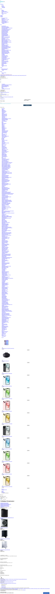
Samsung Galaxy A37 (4, 114)
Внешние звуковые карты (5, 309)
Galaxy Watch (3, 142)
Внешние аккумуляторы (5, 119)
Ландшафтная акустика (5, 189)
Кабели (3, 36)
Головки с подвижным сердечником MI (7, 201)
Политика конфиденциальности (4, 588)
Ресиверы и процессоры (5, 53)
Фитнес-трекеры (4, 145)
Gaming (1, 67)
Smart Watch (3, 143)
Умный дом (3, 146)
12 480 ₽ (28, 362)
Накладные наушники (4, 43)
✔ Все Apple (3, 137)
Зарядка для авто (4, 153)
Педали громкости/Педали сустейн (6, 218)
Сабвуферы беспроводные (5, 284)
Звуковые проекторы (4, 287)
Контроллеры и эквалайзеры (5, 314)
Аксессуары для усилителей (5, 313)
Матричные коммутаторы (5, 223)
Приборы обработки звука (5, 260)
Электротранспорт (4, 21)
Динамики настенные (4, 252)
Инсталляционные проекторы (5, 262)
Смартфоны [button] (3, 108)
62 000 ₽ (28, 450)
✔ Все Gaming (4, 334)
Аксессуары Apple (4, 13)
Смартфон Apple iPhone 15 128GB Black (7, 373)
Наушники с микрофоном (5, 44)
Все (1, 499)
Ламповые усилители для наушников (6, 310)
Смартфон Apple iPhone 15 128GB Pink (7, 411)
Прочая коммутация (4, 221)
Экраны (3, 325)
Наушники (3, 243)
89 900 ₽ (2, 528)
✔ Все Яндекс (4, 336)
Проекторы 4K (4, 264)
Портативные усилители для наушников (7, 311)
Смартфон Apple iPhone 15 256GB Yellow (7, 486)
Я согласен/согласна (3, 590)
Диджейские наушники (5, 277)
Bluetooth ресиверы (4, 292)
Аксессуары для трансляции (5, 251)
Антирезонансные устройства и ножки (7, 173)
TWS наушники (4, 185)
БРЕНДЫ (4, 74)
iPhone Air (3, 125)
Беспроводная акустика (5, 176)
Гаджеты (1, 16)
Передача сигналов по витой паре (6, 254)
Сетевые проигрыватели (5, 56)
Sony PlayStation (4, 333)
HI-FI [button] (2, 157)
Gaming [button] (3, 330)
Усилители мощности (4, 316)
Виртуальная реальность (5, 331)
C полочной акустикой (5, 302)
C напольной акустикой (5, 301)
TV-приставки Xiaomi (4, 140)
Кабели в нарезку (4, 220)
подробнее (16, 589)
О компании (1, 75)
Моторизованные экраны (5, 326)
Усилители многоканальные (5, 318)
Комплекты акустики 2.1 (5, 226)
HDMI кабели (3, 212)
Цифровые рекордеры (4, 272)
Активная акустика (4, 273)
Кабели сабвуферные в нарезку (6, 165)
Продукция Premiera (4, 65)
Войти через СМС (7, 88)
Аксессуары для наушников (5, 27)
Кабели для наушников (5, 161)
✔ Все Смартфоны (4, 121)
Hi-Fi (25, 75)
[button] (46, 593)
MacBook (3, 10)
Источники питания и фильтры (6, 206)
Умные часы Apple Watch (5, 130)
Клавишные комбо (4, 217)
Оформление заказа (4, 489)
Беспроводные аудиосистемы (5, 238)
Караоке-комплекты (4, 296)
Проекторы (3, 49)
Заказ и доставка (12, 75)
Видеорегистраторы (4, 152)
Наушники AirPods (4, 11)
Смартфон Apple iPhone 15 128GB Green (7, 398)
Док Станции (3, 239)
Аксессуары (3, 117)
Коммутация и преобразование (6, 39)
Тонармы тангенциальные (5, 306)
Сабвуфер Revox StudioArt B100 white (5, 549)
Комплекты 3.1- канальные (5, 204)
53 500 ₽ (28, 425)
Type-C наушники (4, 155)
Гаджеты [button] (3, 139)
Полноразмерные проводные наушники (7, 257)
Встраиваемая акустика (5, 195)
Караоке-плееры (4, 297)
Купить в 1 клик (2, 529)
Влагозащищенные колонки (5, 181)
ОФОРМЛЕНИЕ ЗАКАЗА (8, 74)
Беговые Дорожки (4, 144)
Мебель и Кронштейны (5, 41)
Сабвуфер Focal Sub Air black (4, 527)
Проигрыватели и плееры (5, 267)
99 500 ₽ (2, 539)
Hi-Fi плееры (3, 259)
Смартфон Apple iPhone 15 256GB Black (7, 436)
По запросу (1, 518)
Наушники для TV (4, 256)
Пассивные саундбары (5, 288)
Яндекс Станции (4, 72)
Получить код (27, 105)
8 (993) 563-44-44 (2, 92)
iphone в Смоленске (9, 580)
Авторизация (3, 88)
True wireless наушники (5, 184)
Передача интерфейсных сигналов (6, 46)
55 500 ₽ (28, 387)
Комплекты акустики (4, 225)
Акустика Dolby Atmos (5, 169)
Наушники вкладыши (4, 156)
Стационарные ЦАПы (5, 324)
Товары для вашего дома (5, 20)
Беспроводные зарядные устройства (6, 118)
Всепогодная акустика (5, 32)
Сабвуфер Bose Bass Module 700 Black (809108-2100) (7, 517)
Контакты (9, 75)
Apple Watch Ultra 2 (4, 132)
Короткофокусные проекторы (5, 263)
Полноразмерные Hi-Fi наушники (6, 47)
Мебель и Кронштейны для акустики (6, 232)
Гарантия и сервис (17, 75)
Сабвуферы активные (4, 274)
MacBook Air (3, 127)
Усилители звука (4, 62)
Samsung (3, 6)
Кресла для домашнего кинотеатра (6, 230)
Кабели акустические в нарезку (6, 164)
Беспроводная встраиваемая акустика (6, 177)
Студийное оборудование (5, 59)
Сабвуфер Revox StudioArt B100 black (5, 538)
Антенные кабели (4, 214)
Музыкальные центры (4, 42)
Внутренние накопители (5, 293)
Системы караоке (4, 295)
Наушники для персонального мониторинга (7, 278)
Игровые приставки (4, 69)
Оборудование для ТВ (4, 45)
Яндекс (1, 71)
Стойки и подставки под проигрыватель (7, 227)
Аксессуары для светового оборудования (7, 162)
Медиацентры (3, 294)
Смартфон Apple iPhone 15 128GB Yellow (7, 423)
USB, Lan (3, 213)
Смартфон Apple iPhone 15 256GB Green (7, 461)
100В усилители (4, 250)
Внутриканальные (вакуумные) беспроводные (8, 193)
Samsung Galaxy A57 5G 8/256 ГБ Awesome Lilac (8, 348)
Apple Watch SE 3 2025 (5, 131)
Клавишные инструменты (5, 215)
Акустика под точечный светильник (6, 196)
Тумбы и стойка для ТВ (5, 307)
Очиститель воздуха (4, 147)
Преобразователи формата (5, 224)
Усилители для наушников (5, 61)
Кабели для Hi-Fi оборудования (6, 37)
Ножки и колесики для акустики (6, 233)
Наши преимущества (22, 75)
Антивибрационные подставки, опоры (7, 172)
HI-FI (1, 24)
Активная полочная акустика (5, 168)
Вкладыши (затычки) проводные (6, 192)
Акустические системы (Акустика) (6, 29)
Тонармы (3, 60)
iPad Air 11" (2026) (4, 135)
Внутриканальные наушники (5, 244)
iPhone (2, 122)
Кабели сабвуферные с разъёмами (6, 166)
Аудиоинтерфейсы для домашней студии (7, 304)
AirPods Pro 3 (3, 128)
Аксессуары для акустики (5, 26)
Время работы (3, 90)
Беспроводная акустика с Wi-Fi (6, 180)
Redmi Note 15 (3, 110)
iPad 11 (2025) (3, 134)
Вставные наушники (4, 33)
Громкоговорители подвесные (6, 188)
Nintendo (3, 332)
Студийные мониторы (4, 275)
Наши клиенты (5, 75)
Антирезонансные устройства (5, 171)
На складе (4, 499)
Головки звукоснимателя (5, 34)
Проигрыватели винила (5, 266)
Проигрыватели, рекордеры (5, 51)
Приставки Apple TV (4, 249)
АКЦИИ (1, 74)
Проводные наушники (5, 242)
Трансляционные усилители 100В (6, 317)
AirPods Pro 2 (3, 129)
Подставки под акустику (5, 234)
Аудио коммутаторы (4, 160)
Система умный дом (4, 148)
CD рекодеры (3, 269)
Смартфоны (1, 4)
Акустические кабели (4, 28)
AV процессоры (4, 280)
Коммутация (3, 38)
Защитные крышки (4, 229)
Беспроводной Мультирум (5, 30)
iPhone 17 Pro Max (4, 123)
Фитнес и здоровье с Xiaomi (5, 19)
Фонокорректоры (4, 63)
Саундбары (3, 286)
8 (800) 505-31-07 (7, 92)
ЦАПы (3, 64)
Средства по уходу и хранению (6, 58)
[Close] (1, 569)
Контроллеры (3, 261)
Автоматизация (4, 158)
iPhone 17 (3, 124)
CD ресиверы (3, 281)
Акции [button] (3, 337)
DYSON (1, 15)
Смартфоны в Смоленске (3, 580)
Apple (1, 8)
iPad (2, 12)
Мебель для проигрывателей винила (6, 40)
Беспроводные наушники (5, 183)
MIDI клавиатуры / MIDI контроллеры (7, 216)
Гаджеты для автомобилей (5, 151)
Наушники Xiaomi (4, 22)
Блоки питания (4, 208)
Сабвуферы (3, 54)
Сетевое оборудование (5, 55)
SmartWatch (3, 18)
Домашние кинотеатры (5, 35)
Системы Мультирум (4, 57)
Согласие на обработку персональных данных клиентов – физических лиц (18, 588)
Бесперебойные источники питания (6, 207)
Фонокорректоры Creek (5, 321)
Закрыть (1, 571)
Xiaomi (3, 5)
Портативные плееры (4, 258)
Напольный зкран (4, 327)
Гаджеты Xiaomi (14, 580)
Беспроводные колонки (5, 31)
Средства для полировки (5, 300)
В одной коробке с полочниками (6, 203)
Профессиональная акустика (5, 52)
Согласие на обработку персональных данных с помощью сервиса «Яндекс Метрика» (39, 588)
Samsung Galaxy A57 (4, 115)
